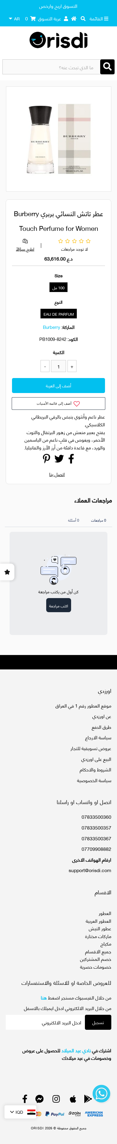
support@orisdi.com (90, 869)
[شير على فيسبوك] (71, 460)
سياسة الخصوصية (94, 780)
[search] (83, 18)
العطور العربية (98, 920)
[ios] (73, 1100)
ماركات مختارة (98, 935)
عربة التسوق (43, 18)
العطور (105, 912)
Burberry (51, 327)
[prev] (16, 140)
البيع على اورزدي (96, 758)
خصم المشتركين (95, 958)
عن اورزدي (101, 715)
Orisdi (37, 1128)
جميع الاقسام (98, 951)
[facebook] (25, 1100)
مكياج (105, 943)
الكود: (73, 338)
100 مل (58, 287)
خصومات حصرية (95, 966)
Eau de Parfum (59, 313)
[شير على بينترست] (46, 460)
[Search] (107, 66)
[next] (103, 140)
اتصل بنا (57, 473)
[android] (88, 1100)
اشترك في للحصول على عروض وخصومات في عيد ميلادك (66, 1054)
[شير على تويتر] (59, 460)
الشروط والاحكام (95, 769)
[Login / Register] (66, 18)
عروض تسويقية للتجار (90, 747)
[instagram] (56, 1100)
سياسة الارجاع (98, 737)
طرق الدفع (101, 726)
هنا (44, 997)
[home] (73, 18)
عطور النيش (100, 928)
